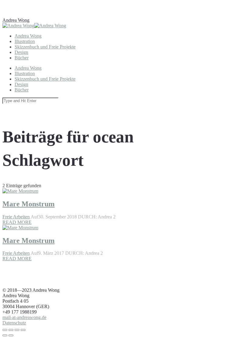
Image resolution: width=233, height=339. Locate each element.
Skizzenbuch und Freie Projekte (45, 46)
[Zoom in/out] (23, 330)
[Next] (10, 335)
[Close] (4, 330)
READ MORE (17, 258)
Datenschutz (14, 322)
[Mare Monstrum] (20, 146)
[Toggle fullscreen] (17, 330)
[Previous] (4, 335)
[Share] (10, 330)
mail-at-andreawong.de (24, 317)
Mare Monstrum (28, 240)
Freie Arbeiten (16, 253)
